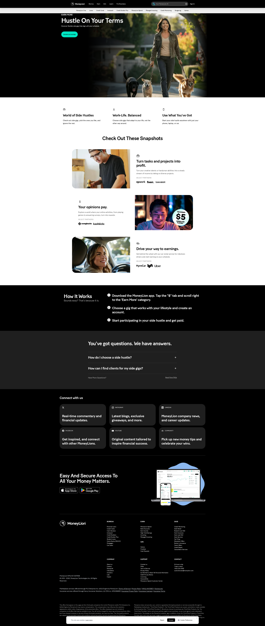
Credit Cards (111, 529)
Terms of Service (125, 589)
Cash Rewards (144, 551)
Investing (143, 535)
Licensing (143, 577)
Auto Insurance (179, 533)
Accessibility (144, 579)
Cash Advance (111, 531)
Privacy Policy (144, 571)
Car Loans (110, 545)
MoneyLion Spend (145, 527)
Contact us (143, 564)
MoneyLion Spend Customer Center (151, 581)
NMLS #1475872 (148, 589)
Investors (110, 573)
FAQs (142, 566)
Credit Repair (178, 547)
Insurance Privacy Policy (130, 591)
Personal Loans (111, 527)
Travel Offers (178, 545)
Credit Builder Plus (113, 537)
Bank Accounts (145, 529)
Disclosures (159, 589)
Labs (108, 575)
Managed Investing (146, 537)
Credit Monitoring (179, 527)
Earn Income (144, 531)
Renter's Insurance (180, 543)
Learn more (88, 620)
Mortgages (110, 543)
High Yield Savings (146, 533)
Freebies (143, 549)
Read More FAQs (171, 377)
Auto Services (178, 537)
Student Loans (111, 539)
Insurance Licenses (145, 591)
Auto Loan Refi (178, 535)
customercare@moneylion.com (183, 571)
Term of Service (145, 568)
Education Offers (179, 541)
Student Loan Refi (179, 531)
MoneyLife (110, 568)
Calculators (110, 571)
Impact (109, 577)
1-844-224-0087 (179, 568)
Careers (109, 566)
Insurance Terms (159, 591)
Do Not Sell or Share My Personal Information (154, 573)
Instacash (110, 533)
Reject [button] (162, 620)
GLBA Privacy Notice (146, 575)
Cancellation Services (181, 549)
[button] (185, 620)
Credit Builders (111, 535)
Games (142, 547)
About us (109, 564)
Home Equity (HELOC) (114, 541)
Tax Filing (177, 539)
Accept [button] (171, 620)
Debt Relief (177, 529)
